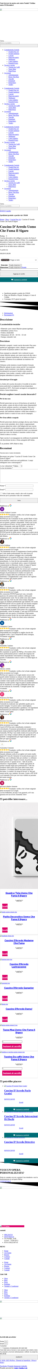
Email (2, 490)
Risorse (6, 1255)
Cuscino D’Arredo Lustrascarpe (19, 965)
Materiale (4, 265)
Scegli (5, 906)
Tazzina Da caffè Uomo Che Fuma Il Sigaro (19, 1058)
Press (6, 1282)
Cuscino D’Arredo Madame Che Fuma (19, 941)
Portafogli (11, 81)
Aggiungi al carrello (19, 274)
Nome (2, 486)
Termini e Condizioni (11, 1286)
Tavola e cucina (9, 65)
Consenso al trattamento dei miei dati (15, 1348)
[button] (3, 236)
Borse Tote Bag (13, 77)
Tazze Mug (12, 69)
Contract (7, 1257)
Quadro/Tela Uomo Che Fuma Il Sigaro (19, 894)
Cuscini (11, 55)
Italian (7, 1226)
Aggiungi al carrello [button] (12, 1046)
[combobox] (10, 43)
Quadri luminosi (13, 54)
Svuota (24, 267)
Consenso (3, 1346)
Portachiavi (12, 83)
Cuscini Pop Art (15, 219)
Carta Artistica (13, 61)
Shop (7, 219)
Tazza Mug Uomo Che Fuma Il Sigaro (19, 1031)
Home (2, 219)
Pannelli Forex (13, 63)
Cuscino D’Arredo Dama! (19, 1008)
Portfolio (7, 1284)
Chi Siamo (7, 1253)
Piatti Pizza (12, 71)
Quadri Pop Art (13, 52)
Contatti (7, 1258)
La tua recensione (6, 468)
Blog (5, 1280)
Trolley (10, 85)
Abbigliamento (13, 75)
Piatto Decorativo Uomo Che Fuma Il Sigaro (19, 918)
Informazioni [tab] (8, 313)
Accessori (7, 73)
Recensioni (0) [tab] (9, 315)
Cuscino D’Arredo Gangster (19, 987)
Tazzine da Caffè (14, 67)
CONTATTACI (5, 1181)
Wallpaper (11, 59)
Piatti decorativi (13, 57)
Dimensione (4, 267)
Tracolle (11, 79)
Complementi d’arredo (11, 50)
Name (2, 1341)
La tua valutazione (7, 466)
